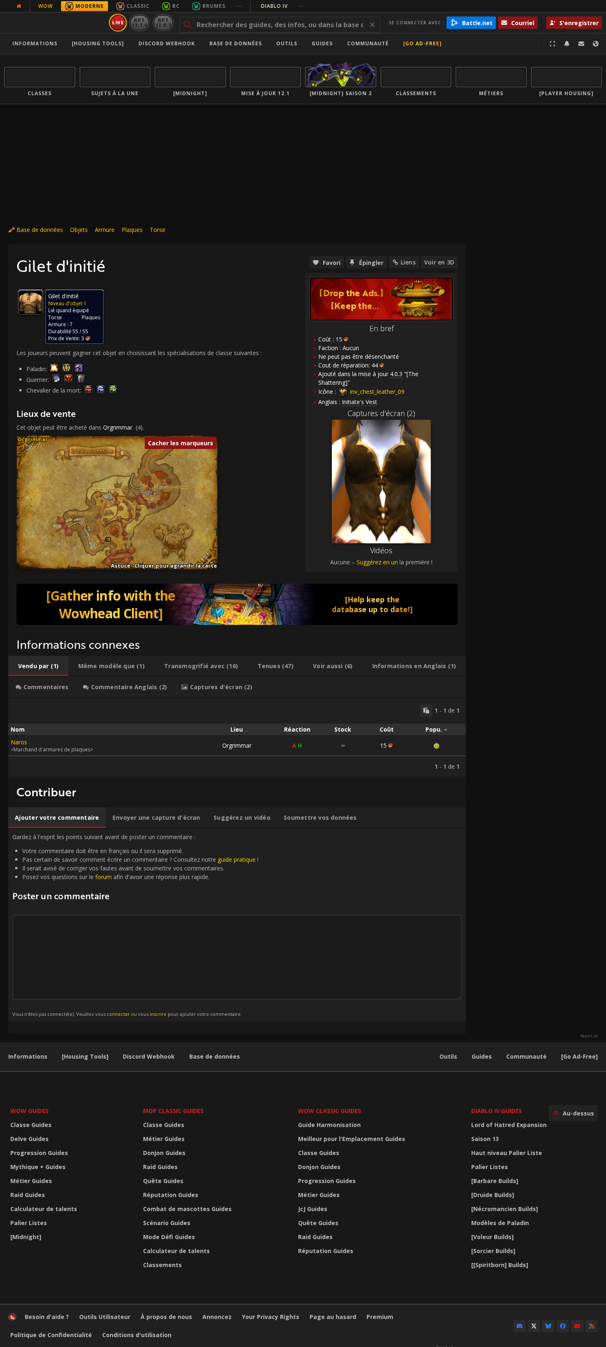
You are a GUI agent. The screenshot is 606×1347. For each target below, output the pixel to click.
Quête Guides (163, 1181)
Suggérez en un (377, 562)
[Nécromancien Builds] (504, 1209)
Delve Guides (29, 1139)
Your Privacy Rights (270, 1317)
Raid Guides (27, 1195)
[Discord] (519, 1326)
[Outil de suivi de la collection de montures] (237, 604)
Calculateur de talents (43, 1209)
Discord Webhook (167, 43)
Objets (79, 230)
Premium (379, 1317)
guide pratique (237, 859)
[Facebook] (563, 1326)
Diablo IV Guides (496, 1111)
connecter (118, 1014)
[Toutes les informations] (19, 6)
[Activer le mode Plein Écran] (552, 43)
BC (176, 5)
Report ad (589, 1036)
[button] (108, 539)
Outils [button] (286, 43)
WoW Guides (29, 1111)
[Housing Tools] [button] (98, 43)
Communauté (368, 43)
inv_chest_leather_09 (376, 391)
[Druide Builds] (492, 1195)
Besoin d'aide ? (47, 1317)
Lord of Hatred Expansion (509, 1125)
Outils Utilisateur (104, 1317)
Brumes (213, 5)
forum (103, 877)
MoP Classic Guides (173, 1111)
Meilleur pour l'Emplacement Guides (351, 1139)
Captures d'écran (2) (381, 413)
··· (239, 5)
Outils (448, 1056)
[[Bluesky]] (548, 1326)
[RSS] (591, 1326)
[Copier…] (426, 710)
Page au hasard (333, 1317)
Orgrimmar (117, 427)
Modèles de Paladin (500, 1223)
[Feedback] (581, 43)
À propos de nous (166, 1317)
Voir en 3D (439, 262)
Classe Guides (31, 1125)
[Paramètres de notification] (567, 43)
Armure (105, 230)
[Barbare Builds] (494, 1181)
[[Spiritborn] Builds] (499, 1265)
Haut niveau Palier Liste (506, 1153)
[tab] (38, 666)
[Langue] (596, 43)
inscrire (158, 1014)
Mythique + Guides (38, 1167)
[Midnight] (25, 1237)
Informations (34, 43)
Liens (408, 262)
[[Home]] (55, 22)
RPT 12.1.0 (139, 22)
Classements (162, 1265)
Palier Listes (28, 1223)
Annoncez (217, 1317)
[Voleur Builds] (492, 1237)
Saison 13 (485, 1139)
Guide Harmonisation (329, 1125)
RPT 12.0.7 (163, 22)
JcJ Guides (312, 1209)
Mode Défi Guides (169, 1237)
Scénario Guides (166, 1223)
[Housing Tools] (85, 1056)
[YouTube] (577, 1326)
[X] (534, 1326)
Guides (322, 43)
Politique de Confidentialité (51, 1335)
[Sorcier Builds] (493, 1251)
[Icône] (30, 302)
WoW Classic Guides (329, 1111)
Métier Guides (31, 1181)
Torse (157, 230)
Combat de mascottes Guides (187, 1209)
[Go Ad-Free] (422, 43)
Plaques (132, 230)
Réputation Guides (170, 1195)
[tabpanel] (237, 737)
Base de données (235, 43)
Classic (138, 5)
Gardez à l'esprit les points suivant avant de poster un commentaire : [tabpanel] (135, 925)
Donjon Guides (164, 1153)
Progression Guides (39, 1153)
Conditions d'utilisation (136, 1335)
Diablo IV (282, 5)
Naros (19, 742)
